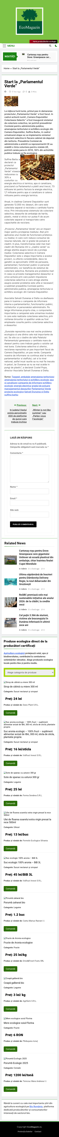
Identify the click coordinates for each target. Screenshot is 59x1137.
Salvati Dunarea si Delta (36, 391)
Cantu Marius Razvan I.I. (34, 921)
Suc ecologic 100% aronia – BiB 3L (22, 862)
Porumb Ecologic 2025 (16, 1063)
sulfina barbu (11, 394)
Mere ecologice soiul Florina (19, 1022)
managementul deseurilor (17, 388)
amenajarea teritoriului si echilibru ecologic (26, 379)
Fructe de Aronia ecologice (18, 942)
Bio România (36, 1106)
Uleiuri (17, 827)
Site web (14, 510)
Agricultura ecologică (14, 653)
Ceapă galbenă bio (14, 982)
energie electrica (22, 385)
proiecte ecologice (14, 391)
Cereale (17, 1068)
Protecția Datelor (25, 1131)
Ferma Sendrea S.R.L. (32, 795)
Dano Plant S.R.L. (31, 705)
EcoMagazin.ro (34, 1127)
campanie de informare (30, 382)
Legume (17, 782)
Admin (24, 568)
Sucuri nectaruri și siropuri (26, 691)
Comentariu (16, 453)
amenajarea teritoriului (42, 376)
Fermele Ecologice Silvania (35, 840)
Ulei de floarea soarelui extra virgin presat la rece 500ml (27, 821)
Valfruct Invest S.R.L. (32, 755)
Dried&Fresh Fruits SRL (33, 961)
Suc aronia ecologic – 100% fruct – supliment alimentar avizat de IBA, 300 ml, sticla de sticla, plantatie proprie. (29, 734)
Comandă (10, 713)
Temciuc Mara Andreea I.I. (35, 1081)
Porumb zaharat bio (14, 902)
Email (13, 498)
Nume (13, 487)
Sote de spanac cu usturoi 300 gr (21, 777)
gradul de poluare (41, 385)
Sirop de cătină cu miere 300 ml (21, 686)
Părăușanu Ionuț (30, 1041)
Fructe (16, 947)
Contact (38, 1131)
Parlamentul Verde (41, 388)
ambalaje (25, 376)
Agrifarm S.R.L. (30, 1001)
